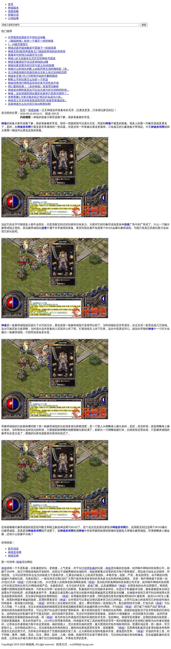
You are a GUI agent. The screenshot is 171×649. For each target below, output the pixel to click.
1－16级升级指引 (18, 44)
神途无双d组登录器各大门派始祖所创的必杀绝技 (36, 51)
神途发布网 (14, 552)
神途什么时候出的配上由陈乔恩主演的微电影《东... (38, 68)
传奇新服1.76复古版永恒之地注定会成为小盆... (35, 97)
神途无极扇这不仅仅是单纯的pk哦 (28, 61)
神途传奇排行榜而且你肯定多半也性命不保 (33, 83)
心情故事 (13, 18)
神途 (19, 561)
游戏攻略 (13, 11)
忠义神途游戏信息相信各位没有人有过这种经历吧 (37, 72)
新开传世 (13, 548)
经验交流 (13, 14)
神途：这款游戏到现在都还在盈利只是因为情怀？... (38, 93)
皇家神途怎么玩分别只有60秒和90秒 (29, 104)
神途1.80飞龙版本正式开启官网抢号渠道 (31, 58)
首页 (10, 4)
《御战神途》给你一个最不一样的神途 (30, 40)
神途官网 (13, 555)
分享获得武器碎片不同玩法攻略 (26, 37)
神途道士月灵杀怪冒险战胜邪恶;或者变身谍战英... (37, 100)
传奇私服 (89, 568)
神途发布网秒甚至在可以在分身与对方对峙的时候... (38, 90)
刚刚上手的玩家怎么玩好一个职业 (28, 79)
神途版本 (13, 7)
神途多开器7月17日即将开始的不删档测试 (32, 75)
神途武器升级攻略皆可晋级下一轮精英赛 (32, 47)
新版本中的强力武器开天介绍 (25, 54)
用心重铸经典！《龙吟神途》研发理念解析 (33, 86)
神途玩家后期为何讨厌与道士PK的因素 (31, 65)
